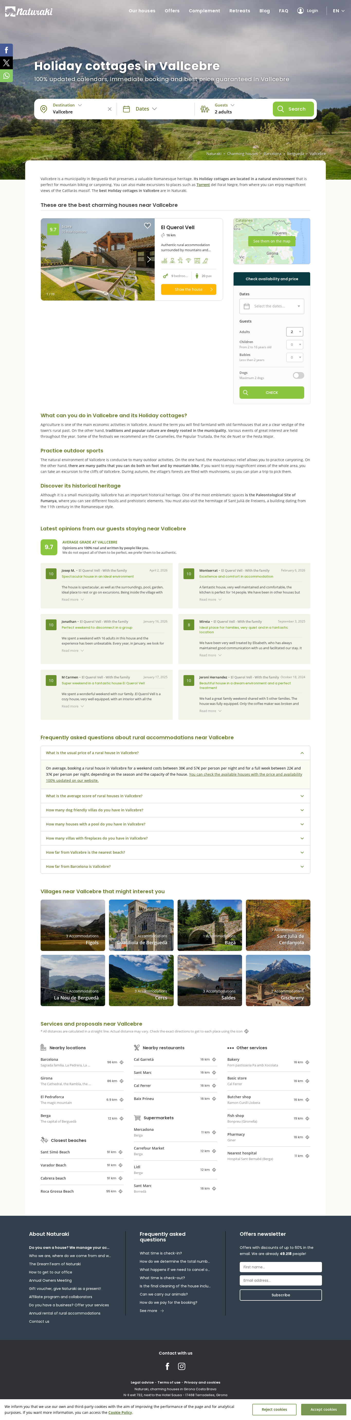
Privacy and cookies (202, 1382)
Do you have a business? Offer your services (69, 1305)
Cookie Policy (120, 1412)
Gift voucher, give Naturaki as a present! (65, 1288)
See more (148, 1310)
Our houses (142, 11)
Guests (245, 321)
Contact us (39, 1321)
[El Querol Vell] (98, 259)
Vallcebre (318, 153)
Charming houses (242, 153)
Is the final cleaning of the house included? (175, 1286)
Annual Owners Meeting (50, 1280)
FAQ (284, 11)
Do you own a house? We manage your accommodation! (70, 1247)
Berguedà (295, 153)
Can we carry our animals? (164, 1294)
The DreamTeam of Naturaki (55, 1264)
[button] (140, 259)
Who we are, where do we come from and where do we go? (70, 1255)
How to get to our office (50, 1272)
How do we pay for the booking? (168, 1302)
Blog (265, 11)
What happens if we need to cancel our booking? (175, 1269)
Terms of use (169, 1382)
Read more (70, 599)
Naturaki (213, 153)
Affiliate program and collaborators (60, 1296)
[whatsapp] (6, 75)
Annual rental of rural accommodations (64, 1313)
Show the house (188, 289)
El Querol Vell (89, 570)
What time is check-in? (161, 1253)
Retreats (240, 11)
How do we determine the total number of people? (175, 1261)
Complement (204, 11)
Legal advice (142, 1382)
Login (312, 11)
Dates (244, 294)
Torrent (203, 184)
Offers (172, 11)
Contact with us (175, 1353)
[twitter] (6, 62)
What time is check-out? (162, 1277)
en (336, 10)
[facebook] (6, 50)
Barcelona (272, 153)
